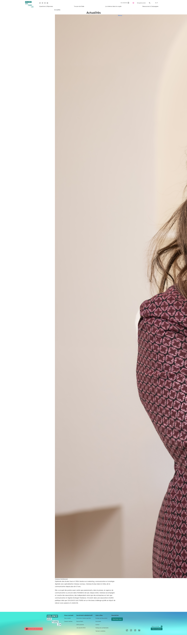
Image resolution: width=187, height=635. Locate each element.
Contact (97, 624)
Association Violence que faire (83, 618)
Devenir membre (68, 621)
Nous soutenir (67, 618)
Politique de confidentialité (101, 628)
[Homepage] (29, 4)
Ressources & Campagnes (150, 6)
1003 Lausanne (80, 624)
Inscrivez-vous (117, 619)
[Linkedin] (47, 3)
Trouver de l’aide (79, 6)
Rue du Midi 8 (79, 621)
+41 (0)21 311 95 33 (80, 628)
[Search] (149, 3)
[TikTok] (40, 3)
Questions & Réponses (46, 6)
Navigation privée (141, 3)
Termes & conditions (100, 631)
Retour (120, 15)
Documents (98, 621)
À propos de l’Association (101, 618)
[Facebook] (42, 3)
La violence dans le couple (113, 6)
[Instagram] (45, 3)
